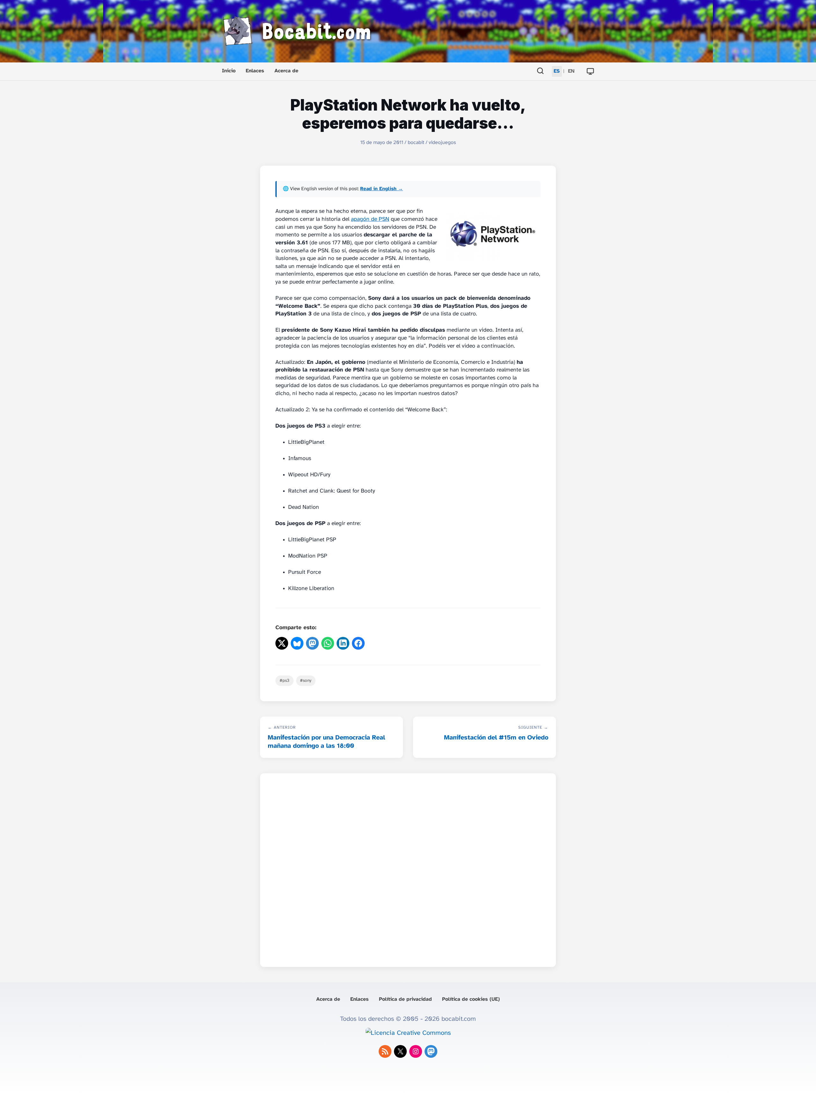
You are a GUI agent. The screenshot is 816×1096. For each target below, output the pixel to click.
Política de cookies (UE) (471, 999)
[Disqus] (408, 868)
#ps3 (284, 680)
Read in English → (381, 188)
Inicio (229, 71)
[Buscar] (540, 71)
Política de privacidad (405, 999)
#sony (305, 680)
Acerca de (286, 71)
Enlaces (255, 71)
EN (571, 71)
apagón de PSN (370, 219)
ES (557, 71)
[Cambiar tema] (590, 71)
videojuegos (442, 142)
